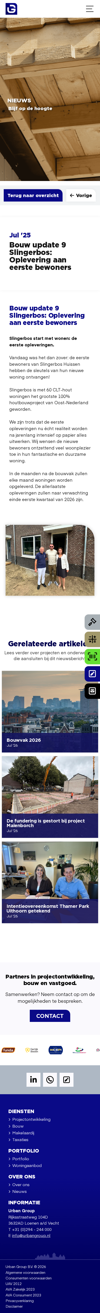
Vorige (84, 196)
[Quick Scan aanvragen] (92, 656)
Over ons (21, 1184)
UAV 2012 (14, 1283)
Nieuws (19, 1191)
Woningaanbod (27, 1165)
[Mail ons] (92, 691)
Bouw (18, 1126)
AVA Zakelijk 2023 (20, 1289)
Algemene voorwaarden (25, 1272)
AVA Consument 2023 (23, 1294)
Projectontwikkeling (31, 1119)
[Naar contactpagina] (92, 674)
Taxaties (20, 1139)
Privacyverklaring (20, 1300)
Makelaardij (23, 1132)
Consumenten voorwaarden (29, 1277)
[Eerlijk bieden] (92, 622)
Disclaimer (14, 1306)
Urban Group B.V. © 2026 (26, 1266)
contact (50, 1016)
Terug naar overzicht (33, 196)
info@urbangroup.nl (31, 1235)
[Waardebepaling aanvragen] (92, 639)
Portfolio (20, 1158)
